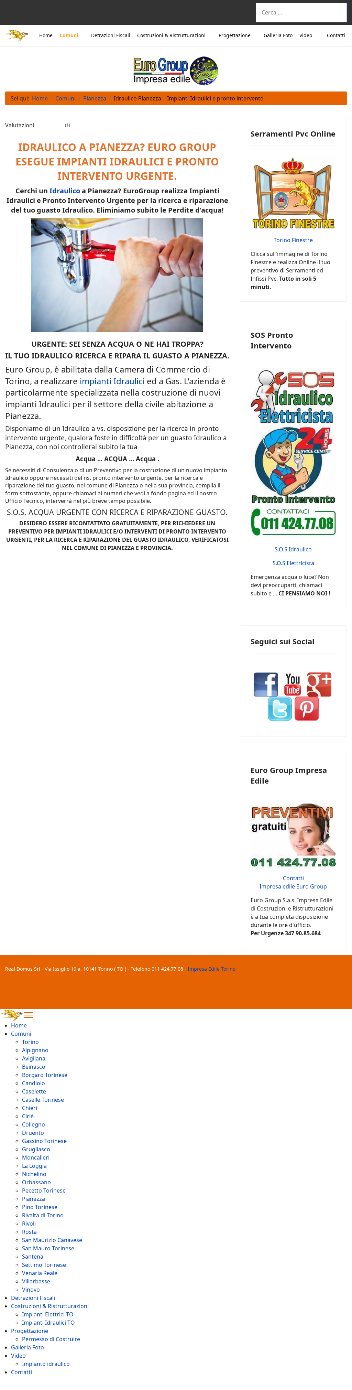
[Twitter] (23, 14)
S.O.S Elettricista (293, 563)
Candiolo (33, 1083)
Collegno (33, 1124)
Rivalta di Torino (43, 1215)
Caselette (34, 1091)
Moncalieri (36, 1157)
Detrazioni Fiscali (110, 35)
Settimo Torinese (44, 1265)
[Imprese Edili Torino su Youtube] (292, 684)
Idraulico (65, 190)
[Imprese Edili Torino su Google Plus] (319, 684)
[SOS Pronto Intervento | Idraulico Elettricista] (293, 453)
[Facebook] (9, 14)
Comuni (68, 35)
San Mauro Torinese (48, 1248)
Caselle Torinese (43, 1099)
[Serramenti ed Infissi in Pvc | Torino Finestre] (293, 193)
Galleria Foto (278, 35)
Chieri (29, 1108)
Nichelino (34, 1174)
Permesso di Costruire (51, 1339)
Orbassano (36, 1182)
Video (305, 35)
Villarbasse (36, 1281)
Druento (33, 1132)
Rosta (29, 1232)
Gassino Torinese (44, 1141)
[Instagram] (52, 14)
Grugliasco (36, 1149)
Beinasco (33, 1066)
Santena (32, 1256)
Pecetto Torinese (44, 1190)
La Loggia (34, 1166)
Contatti (336, 35)
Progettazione (235, 35)
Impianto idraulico (46, 1364)
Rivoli (29, 1223)
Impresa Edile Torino (211, 969)
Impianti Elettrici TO (48, 1314)
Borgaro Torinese (44, 1075)
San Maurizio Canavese (52, 1240)
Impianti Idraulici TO (48, 1322)
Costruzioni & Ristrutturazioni (171, 35)
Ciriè (28, 1116)
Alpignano (35, 1050)
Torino (30, 1042)
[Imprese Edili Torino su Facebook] (266, 684)
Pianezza (33, 1199)
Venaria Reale (39, 1273)
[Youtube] (38, 14)
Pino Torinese (39, 1207)
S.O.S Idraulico (293, 549)
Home (46, 35)
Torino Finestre (293, 240)
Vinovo (31, 1289)
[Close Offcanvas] (28, 1015)
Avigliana (33, 1058)
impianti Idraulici (112, 381)
